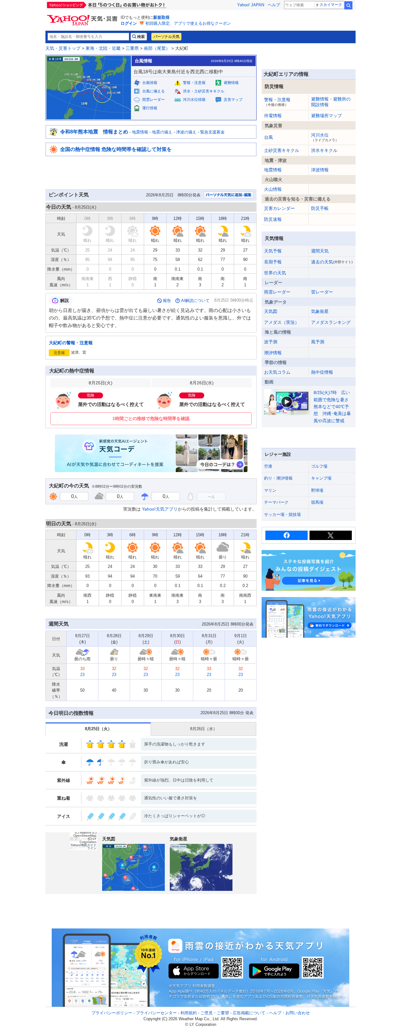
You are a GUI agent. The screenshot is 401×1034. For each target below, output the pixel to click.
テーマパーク (276, 502)
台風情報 (149, 83)
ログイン (129, 23)
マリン (270, 490)
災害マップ (233, 99)
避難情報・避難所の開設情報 (331, 101)
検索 (348, 5)
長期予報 (273, 261)
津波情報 (320, 169)
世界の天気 (275, 272)
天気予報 (273, 250)
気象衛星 (320, 311)
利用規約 (188, 1013)
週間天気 (320, 250)
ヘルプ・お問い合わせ (289, 1013)
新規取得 (161, 17)
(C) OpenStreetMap (84, 834)
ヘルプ (274, 5)
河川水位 (325, 137)
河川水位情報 (194, 99)
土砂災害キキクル (281, 150)
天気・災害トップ (63, 48)
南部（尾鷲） (157, 48)
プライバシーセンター (156, 1013)
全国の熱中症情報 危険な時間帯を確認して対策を (116, 149)
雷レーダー (322, 291)
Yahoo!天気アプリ (160, 509)
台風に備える (153, 91)
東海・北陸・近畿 (103, 48)
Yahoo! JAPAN (250, 5)
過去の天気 (332, 261)
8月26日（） (203, 728)
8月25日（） (98, 728)
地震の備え (162, 132)
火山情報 (273, 189)
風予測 (317, 341)
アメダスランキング (331, 322)
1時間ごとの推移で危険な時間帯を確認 (151, 418)
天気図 (270, 311)
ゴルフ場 (319, 466)
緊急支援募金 (212, 132)
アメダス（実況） (281, 322)
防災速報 (273, 219)
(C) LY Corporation (88, 840)
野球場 (317, 490)
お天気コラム (277, 372)
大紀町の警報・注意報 (71, 342)
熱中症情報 (322, 372)
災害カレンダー (279, 208)
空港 (268, 466)
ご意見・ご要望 (214, 1013)
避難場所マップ (326, 115)
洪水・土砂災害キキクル (203, 91)
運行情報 (149, 108)
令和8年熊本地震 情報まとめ (94, 131)
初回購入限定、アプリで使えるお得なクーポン (188, 23)
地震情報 (140, 132)
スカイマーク (331, 5)
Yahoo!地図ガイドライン (83, 846)
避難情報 (231, 83)
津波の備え (186, 132)
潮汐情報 (273, 352)
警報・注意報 (194, 83)
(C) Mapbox (83, 832)
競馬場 (317, 502)
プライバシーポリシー (111, 1013)
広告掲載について (249, 1013)
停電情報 (273, 115)
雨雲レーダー (153, 99)
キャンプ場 (321, 478)
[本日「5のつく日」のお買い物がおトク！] (120, 5)
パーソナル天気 (166, 36)
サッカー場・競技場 (282, 514)
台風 (268, 137)
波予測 (270, 341)
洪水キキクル (324, 150)
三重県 (132, 48)
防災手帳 (320, 208)
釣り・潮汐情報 (278, 478)
